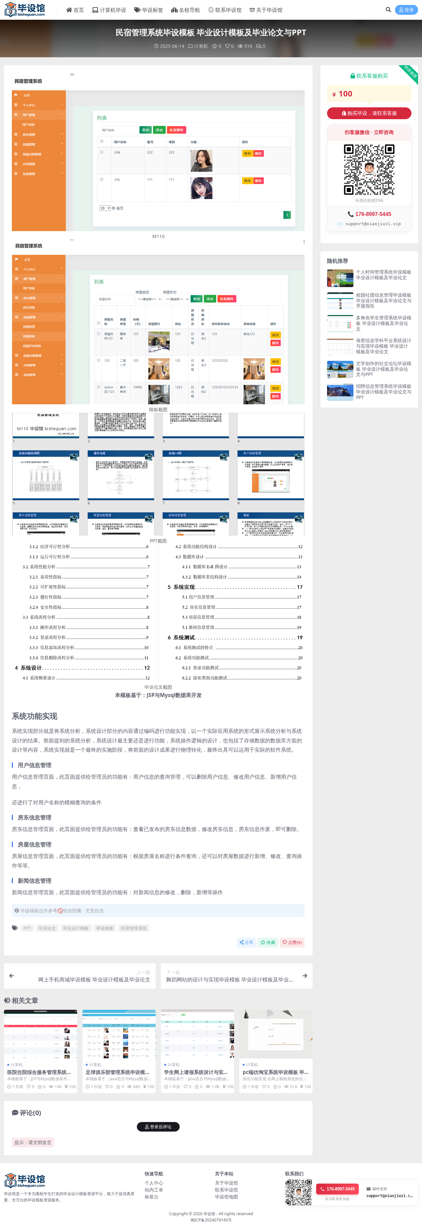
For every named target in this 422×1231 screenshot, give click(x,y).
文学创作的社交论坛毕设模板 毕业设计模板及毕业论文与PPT (383, 369)
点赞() (295, 942)
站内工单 (154, 1190)
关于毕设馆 (269, 9)
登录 (409, 10)
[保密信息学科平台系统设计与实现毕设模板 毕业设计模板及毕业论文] (340, 346)
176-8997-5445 (341, 1189)
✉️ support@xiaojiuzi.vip (369, 223)
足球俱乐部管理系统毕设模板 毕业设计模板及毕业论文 (118, 1075)
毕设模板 (104, 928)
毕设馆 (209, 1214)
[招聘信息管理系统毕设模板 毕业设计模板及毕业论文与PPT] (340, 392)
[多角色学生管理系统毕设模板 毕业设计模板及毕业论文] (340, 324)
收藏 (271, 942)
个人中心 (154, 1183)
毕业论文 (47, 928)
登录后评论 (160, 1126)
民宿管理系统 (134, 928)
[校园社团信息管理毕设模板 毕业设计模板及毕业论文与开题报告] (340, 301)
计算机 (201, 46)
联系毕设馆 (228, 9)
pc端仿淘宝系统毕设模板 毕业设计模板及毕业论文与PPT (276, 1075)
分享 (249, 942)
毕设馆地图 (226, 1196)
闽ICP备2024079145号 (211, 1220)
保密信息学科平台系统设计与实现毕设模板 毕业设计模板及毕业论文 (383, 346)
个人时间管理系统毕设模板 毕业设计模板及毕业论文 (383, 275)
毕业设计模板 (76, 928)
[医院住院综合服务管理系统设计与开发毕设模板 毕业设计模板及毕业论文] (40, 1034)
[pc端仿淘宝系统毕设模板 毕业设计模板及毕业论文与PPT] (276, 1034)
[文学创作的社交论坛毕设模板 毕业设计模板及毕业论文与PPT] (340, 369)
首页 (79, 9)
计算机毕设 (113, 9)
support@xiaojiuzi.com (390, 1195)
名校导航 (189, 9)
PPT (27, 928)
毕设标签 (152, 9)
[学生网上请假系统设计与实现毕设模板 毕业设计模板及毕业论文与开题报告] (197, 1034)
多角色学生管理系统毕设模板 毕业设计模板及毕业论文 (383, 323)
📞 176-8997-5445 (369, 214)
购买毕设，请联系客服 (372, 113)
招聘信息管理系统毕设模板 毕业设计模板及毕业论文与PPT (383, 391)
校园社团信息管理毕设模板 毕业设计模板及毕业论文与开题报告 (383, 300)
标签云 (152, 1196)
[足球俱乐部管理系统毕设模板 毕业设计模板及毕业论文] (119, 1034)
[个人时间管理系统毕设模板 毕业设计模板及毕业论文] (340, 278)
